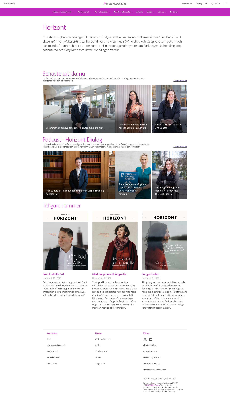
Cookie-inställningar (151, 364)
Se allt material (180, 81)
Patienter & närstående (56, 345)
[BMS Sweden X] (145, 339)
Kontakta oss (187, 4)
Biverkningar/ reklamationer (154, 370)
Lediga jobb (200, 4)
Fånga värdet (150, 274)
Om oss (98, 358)
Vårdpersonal (52, 351)
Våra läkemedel (9, 4)
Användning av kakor (152, 358)
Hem (48, 339)
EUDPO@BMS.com (152, 385)
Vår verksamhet (53, 358)
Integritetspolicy (150, 351)
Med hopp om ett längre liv (109, 274)
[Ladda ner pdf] (65, 269)
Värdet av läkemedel (103, 339)
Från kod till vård (53, 274)
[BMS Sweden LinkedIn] (151, 339)
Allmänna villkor (149, 345)
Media (97, 345)
